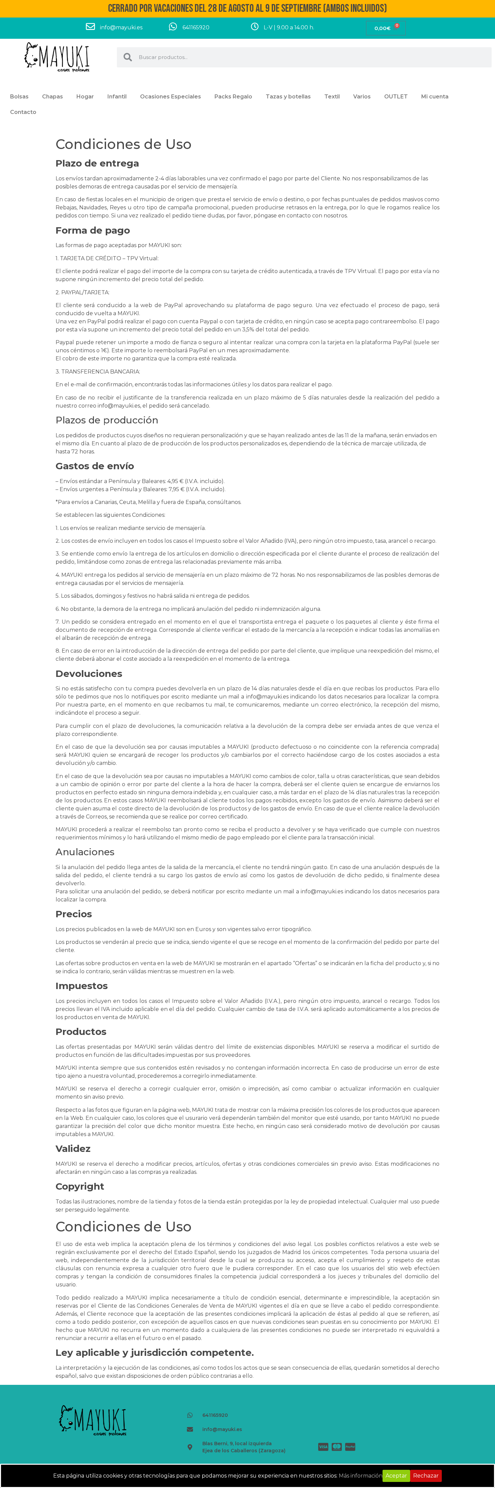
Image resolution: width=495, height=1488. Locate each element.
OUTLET (396, 96)
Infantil (117, 96)
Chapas (52, 96)
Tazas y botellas (288, 96)
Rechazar (426, 1475)
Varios (362, 96)
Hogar (85, 96)
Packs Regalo (233, 96)
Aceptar (396, 1475)
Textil (332, 96)
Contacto (23, 112)
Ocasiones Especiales (170, 96)
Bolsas (19, 96)
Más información (361, 1475)
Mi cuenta (435, 96)
